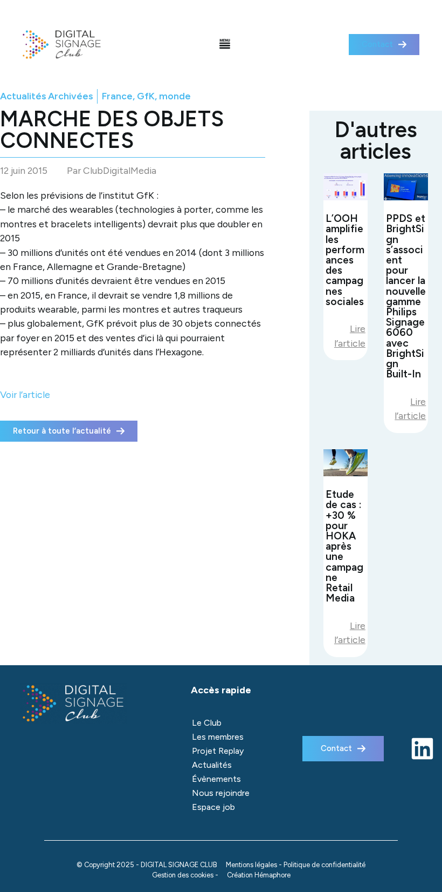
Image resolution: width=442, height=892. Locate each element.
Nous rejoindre (221, 793)
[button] (225, 45)
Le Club (207, 723)
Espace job (213, 807)
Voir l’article (25, 394)
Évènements (216, 779)
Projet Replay (218, 751)
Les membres (218, 737)
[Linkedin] (422, 748)
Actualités (212, 765)
